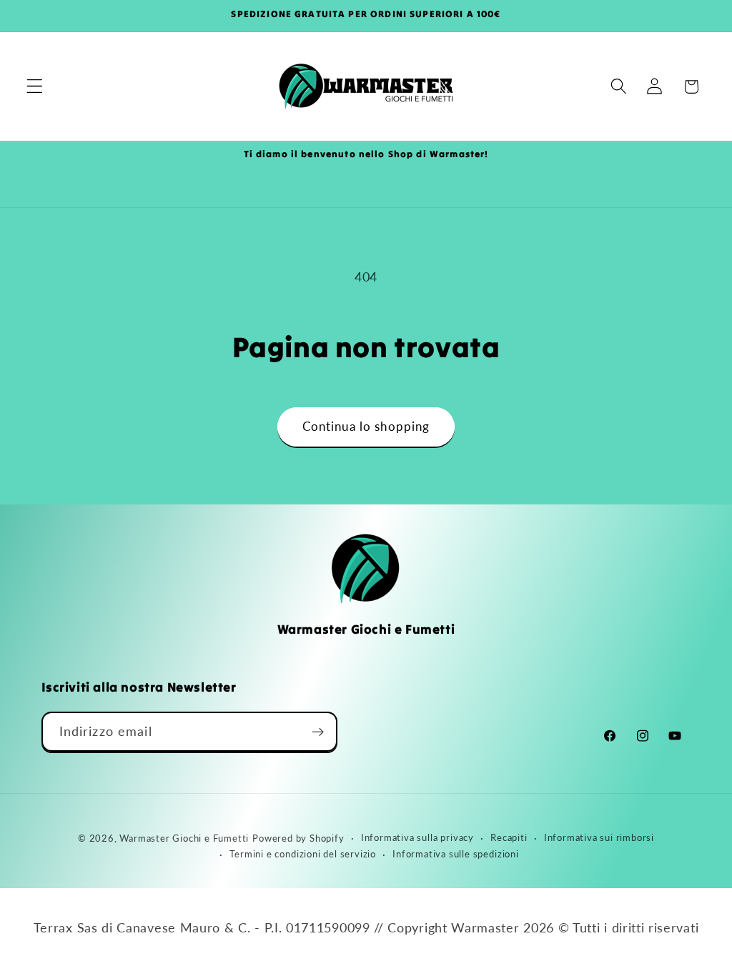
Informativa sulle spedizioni (455, 854)
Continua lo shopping (366, 426)
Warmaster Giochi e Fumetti (184, 838)
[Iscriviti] (318, 732)
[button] (34, 87)
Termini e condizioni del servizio (302, 854)
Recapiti (508, 837)
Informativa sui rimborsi (599, 837)
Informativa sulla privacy (417, 837)
